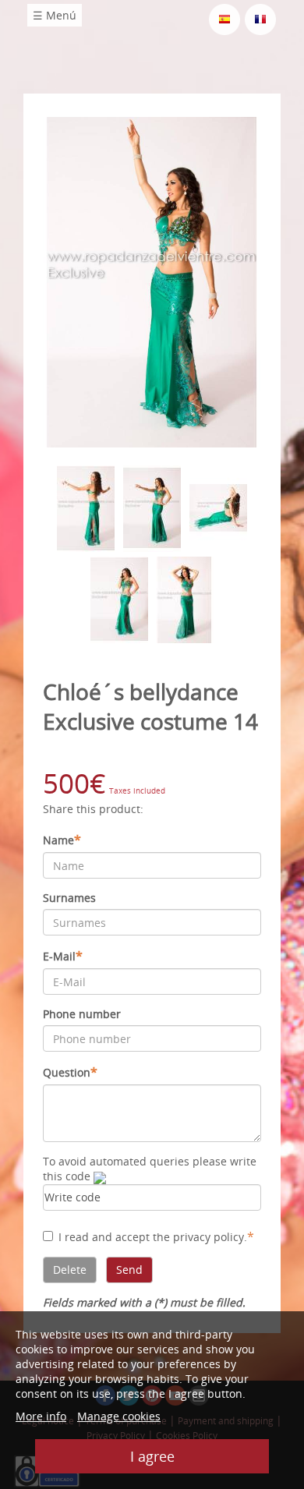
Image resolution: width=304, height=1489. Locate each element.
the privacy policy (198, 1236)
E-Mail (63, 955)
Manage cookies (119, 1416)
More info (41, 1416)
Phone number (82, 1013)
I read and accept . (156, 1236)
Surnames (69, 897)
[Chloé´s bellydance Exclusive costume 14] (152, 281)
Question (70, 1071)
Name (62, 839)
